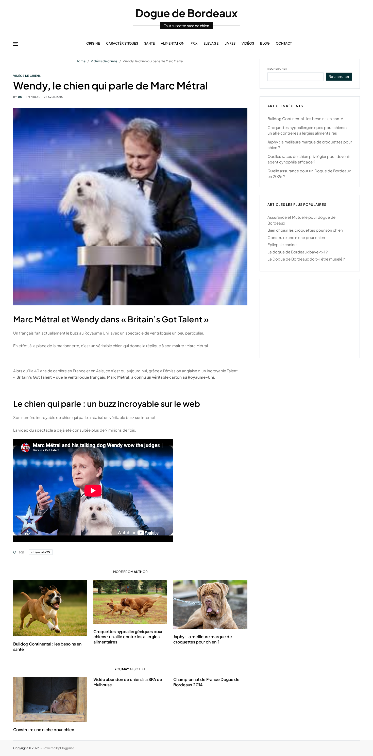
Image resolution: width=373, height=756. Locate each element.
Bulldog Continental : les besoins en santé (305, 118)
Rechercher (277, 68)
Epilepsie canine (282, 244)
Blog (265, 43)
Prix (194, 43)
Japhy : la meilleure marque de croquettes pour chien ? (202, 639)
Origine (93, 43)
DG (20, 96)
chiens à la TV (40, 552)
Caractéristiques (122, 43)
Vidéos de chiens (27, 75)
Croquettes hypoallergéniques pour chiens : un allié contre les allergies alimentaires (128, 637)
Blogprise (67, 748)
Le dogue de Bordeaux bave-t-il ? (297, 251)
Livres (230, 43)
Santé (149, 43)
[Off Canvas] (15, 44)
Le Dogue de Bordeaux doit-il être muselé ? (306, 258)
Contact (284, 43)
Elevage (211, 43)
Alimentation (172, 43)
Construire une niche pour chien (43, 729)
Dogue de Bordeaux (186, 13)
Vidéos (248, 43)
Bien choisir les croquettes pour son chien (305, 230)
